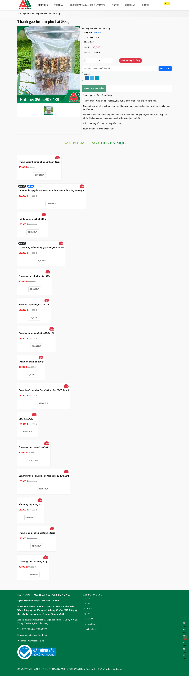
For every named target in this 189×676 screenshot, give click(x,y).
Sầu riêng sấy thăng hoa (30, 504)
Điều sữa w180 (26, 419)
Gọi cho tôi (165, 68)
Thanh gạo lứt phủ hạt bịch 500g (34, 276)
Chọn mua (39, 175)
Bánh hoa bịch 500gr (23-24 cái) (34, 304)
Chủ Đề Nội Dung (92, 595)
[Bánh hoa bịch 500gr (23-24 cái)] (34, 300)
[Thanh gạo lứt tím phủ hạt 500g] (34, 442)
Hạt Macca (88, 609)
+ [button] (114, 60)
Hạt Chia (87, 598)
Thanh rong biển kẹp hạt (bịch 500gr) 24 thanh (41, 247)
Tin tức (115, 5)
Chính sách (130, 5)
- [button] (84, 60)
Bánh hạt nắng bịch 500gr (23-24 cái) (36, 333)
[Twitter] (92, 78)
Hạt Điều (87, 603)
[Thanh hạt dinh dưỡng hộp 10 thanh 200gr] (40, 157)
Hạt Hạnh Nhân (89, 624)
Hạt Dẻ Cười (88, 619)
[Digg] (97, 78)
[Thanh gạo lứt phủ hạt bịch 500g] (35, 271)
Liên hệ (146, 5)
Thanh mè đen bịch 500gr (31, 362)
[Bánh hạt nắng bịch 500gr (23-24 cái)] (37, 328)
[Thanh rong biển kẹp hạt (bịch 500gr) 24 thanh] (42, 243)
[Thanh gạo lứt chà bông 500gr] (34, 557)
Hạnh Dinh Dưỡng (90, 629)
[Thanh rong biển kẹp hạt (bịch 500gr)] (37, 528)
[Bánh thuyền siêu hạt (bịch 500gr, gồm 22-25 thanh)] (44, 385)
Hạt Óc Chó (88, 614)
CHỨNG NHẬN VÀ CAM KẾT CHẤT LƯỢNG (87, 5)
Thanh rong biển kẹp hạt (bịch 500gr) (37, 533)
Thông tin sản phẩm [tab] (94, 88)
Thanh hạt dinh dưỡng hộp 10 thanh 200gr (39, 162)
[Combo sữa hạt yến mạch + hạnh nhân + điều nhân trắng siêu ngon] (53, 186)
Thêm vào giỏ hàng (130, 60)
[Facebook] (87, 78)
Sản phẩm (58, 5)
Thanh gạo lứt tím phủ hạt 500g (34, 447)
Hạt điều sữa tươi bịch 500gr (33, 219)
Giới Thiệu (43, 5)
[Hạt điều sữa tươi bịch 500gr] (33, 214)
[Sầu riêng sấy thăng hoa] (31, 499)
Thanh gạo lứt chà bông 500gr (33, 561)
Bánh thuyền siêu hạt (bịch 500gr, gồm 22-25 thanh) (44, 390)
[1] (25, 9)
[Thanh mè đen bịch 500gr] (31, 357)
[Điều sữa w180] (29, 414)
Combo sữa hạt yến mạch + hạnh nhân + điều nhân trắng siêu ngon (51, 190)
